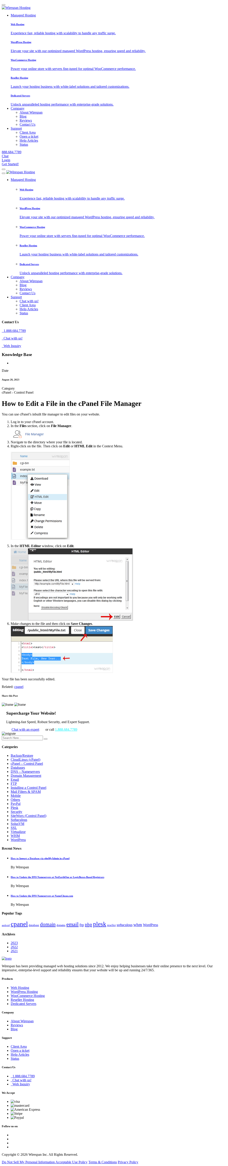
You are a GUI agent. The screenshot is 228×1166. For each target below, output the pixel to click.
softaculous (124, 925)
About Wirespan (31, 112)
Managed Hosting (23, 15)
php (88, 924)
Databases (18, 767)
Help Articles (29, 140)
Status (24, 144)
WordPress (18, 840)
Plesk (14, 808)
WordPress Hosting (24, 992)
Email (15, 779)
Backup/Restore (22, 755)
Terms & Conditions (102, 1162)
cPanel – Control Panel (27, 763)
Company (17, 108)
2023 (14, 943)
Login (6, 160)
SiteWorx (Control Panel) (28, 816)
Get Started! (10, 164)
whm (137, 924)
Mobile (16, 796)
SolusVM (17, 824)
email (72, 924)
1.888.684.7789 (14, 331)
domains (61, 925)
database (34, 925)
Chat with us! (29, 301)
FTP (14, 784)
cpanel (18, 687)
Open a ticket (29, 136)
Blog (23, 116)
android (6, 925)
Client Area (28, 132)
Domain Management (26, 775)
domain (48, 924)
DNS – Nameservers (25, 771)
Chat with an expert (25, 729)
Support (16, 128)
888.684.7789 (11, 152)
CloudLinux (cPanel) (25, 759)
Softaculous (19, 820)
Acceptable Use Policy (71, 1162)
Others (15, 800)
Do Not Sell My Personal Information (28, 1162)
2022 (14, 947)
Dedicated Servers (23, 1004)
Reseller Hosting (22, 1000)
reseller (111, 925)
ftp (81, 925)
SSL (14, 828)
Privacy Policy (128, 1162)
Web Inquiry (11, 346)
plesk (99, 924)
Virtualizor (18, 832)
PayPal (15, 804)
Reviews (26, 120)
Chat (5, 156)
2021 (14, 951)
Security (16, 812)
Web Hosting (20, 988)
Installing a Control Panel (28, 788)
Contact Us (27, 124)
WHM (15, 836)
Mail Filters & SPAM (26, 792)
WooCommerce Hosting (28, 996)
